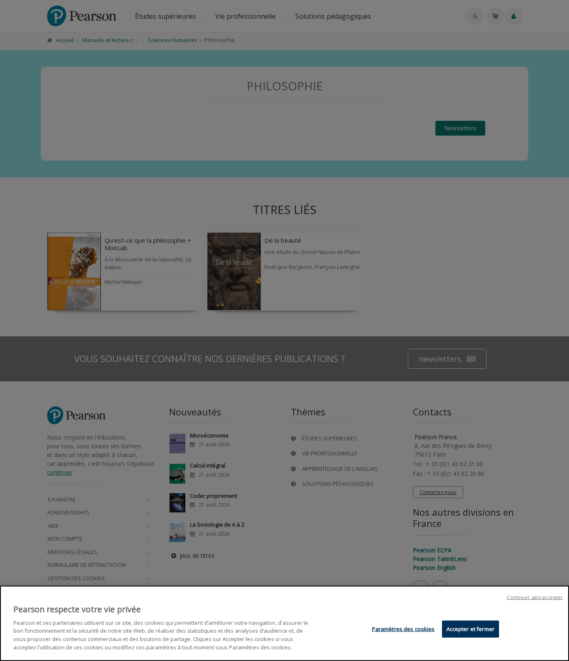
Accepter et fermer (470, 629)
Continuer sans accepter (535, 597)
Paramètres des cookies (403, 629)
